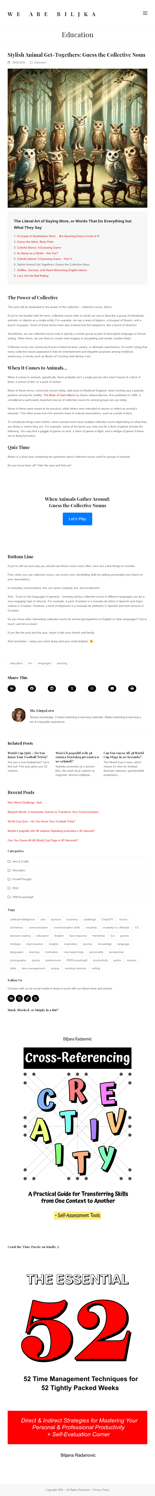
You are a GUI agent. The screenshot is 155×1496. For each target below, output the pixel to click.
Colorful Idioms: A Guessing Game (39, 247)
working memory (75, 968)
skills (13, 968)
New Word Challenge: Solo (25, 802)
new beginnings (74, 952)
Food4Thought (22, 879)
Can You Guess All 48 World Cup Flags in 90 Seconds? (124, 755)
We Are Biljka (53, 14)
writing (96, 968)
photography (18, 960)
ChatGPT (107, 919)
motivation (51, 952)
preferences (53, 960)
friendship (98, 935)
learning (62, 663)
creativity (91, 927)
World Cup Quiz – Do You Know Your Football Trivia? (28, 755)
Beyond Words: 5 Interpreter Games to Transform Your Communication (53, 812)
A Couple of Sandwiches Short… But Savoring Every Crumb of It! (58, 236)
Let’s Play (77, 519)
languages (44, 663)
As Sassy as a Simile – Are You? (37, 253)
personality (96, 952)
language (123, 944)
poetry (36, 960)
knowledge (105, 944)
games (124, 935)
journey (87, 944)
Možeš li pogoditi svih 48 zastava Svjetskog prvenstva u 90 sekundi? (77, 757)
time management (33, 968)
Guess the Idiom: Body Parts (35, 241)
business (72, 919)
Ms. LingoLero (42, 710)
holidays (15, 944)
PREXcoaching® (23, 897)
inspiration (70, 944)
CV (137, 927)
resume (131, 960)
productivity (100, 960)
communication (38, 927)
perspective (116, 952)
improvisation (34, 944)
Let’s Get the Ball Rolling (32, 275)
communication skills (67, 927)
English (59, 935)
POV (15, 888)
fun (30, 663)
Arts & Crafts (21, 861)
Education (40, 62)
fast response (78, 935)
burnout (56, 919)
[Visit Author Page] (19, 715)
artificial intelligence (22, 919)
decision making (20, 935)
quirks (117, 960)
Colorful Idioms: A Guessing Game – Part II (44, 258)
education (16, 663)
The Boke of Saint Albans (59, 395)
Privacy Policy (101, 1489)
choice (123, 919)
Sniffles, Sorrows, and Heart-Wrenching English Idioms (52, 270)
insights (54, 944)
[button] (145, 13)
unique (55, 968)
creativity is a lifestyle (116, 927)
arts (43, 919)
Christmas (16, 927)
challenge (90, 919)
